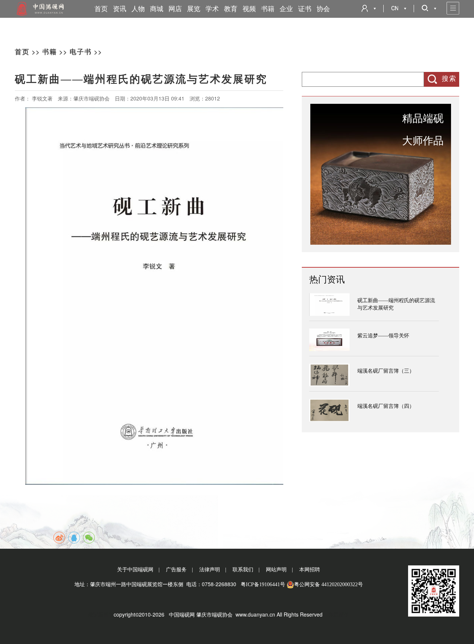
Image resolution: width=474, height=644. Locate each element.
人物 (138, 9)
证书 (304, 9)
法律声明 (209, 569)
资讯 (119, 9)
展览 (193, 9)
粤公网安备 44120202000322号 (328, 584)
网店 (175, 9)
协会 (323, 9)
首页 (101, 9)
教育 (230, 9)
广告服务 (176, 569)
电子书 (81, 52)
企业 (286, 9)
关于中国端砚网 (135, 569)
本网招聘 (309, 569)
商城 (156, 9)
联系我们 (243, 569)
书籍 (267, 9)
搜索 (449, 78)
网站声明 (276, 569)
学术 (212, 9)
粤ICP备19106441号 (263, 584)
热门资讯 (327, 279)
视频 (249, 9)
